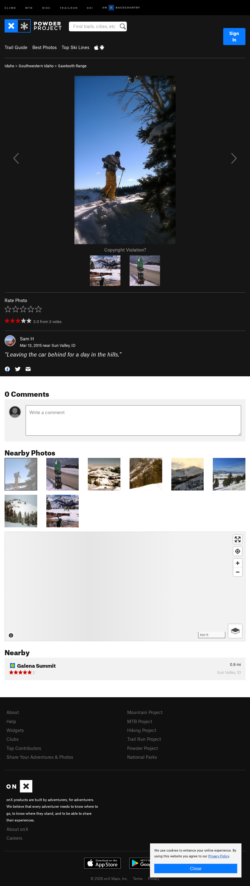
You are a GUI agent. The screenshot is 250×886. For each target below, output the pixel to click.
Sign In (234, 36)
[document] (195, 860)
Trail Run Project (144, 739)
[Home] (36, 26)
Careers (14, 838)
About (12, 712)
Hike (46, 7)
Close (196, 868)
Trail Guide (16, 47)
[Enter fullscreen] (237, 539)
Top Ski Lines (75, 47)
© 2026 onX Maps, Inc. (109, 878)
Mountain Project (144, 712)
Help (11, 721)
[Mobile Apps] (99, 47)
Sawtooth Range (72, 65)
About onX (17, 829)
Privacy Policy (218, 856)
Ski (90, 7)
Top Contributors (23, 748)
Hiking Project (141, 730)
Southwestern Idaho (36, 65)
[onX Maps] (19, 790)
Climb (10, 7)
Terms (138, 878)
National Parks (142, 757)
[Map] (125, 586)
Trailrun (69, 7)
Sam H (27, 338)
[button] (7, 368)
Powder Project (142, 748)
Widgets (15, 730)
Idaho (9, 65)
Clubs (12, 739)
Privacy (153, 878)
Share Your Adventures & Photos (39, 757)
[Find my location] (237, 551)
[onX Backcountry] (121, 8)
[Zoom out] (237, 572)
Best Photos (44, 47)
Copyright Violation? (125, 249)
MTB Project (139, 721)
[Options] (235, 631)
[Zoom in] (237, 563)
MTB (29, 7)
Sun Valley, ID (63, 345)
